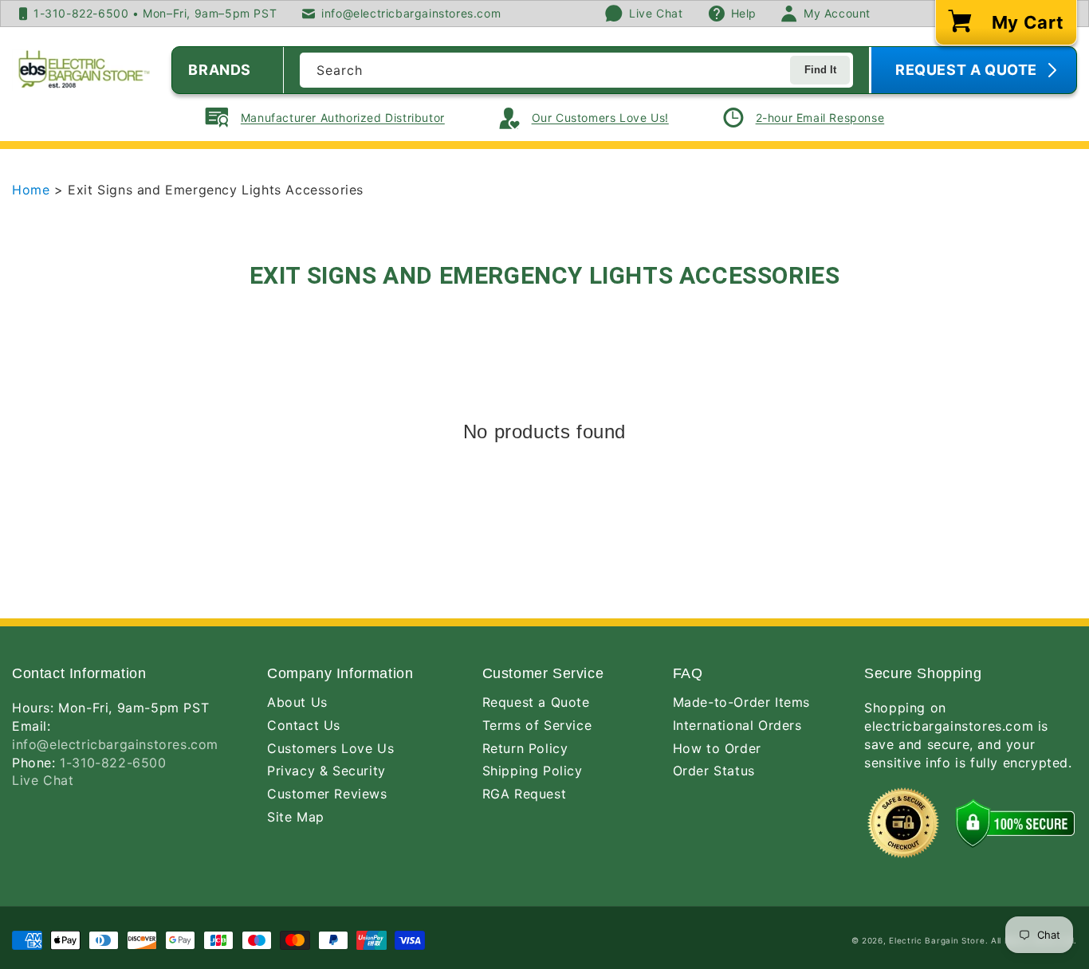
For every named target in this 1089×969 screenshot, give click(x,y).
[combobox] (576, 70)
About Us (297, 702)
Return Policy (525, 748)
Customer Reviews (327, 794)
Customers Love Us (330, 748)
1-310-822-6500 (113, 763)
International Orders (737, 725)
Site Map (295, 817)
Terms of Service (537, 725)
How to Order (717, 748)
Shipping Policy (532, 771)
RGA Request (524, 794)
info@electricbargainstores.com (115, 744)
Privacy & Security (326, 771)
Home (33, 190)
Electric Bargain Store (937, 940)
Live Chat (42, 780)
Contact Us (303, 725)
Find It (820, 70)
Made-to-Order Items (741, 702)
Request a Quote (536, 702)
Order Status (714, 771)
